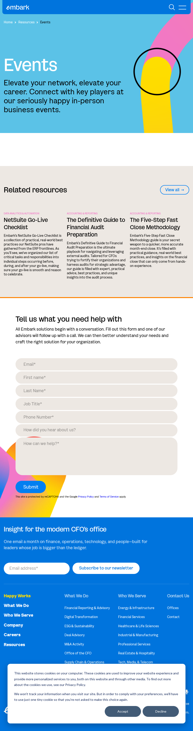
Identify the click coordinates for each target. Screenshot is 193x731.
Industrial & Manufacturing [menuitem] (138, 635)
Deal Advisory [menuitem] (74, 635)
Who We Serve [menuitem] (18, 615)
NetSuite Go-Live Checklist (26, 223)
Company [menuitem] (13, 625)
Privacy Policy (86, 496)
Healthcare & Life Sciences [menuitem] (138, 626)
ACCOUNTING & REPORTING (82, 213)
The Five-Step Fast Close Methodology (155, 223)
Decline (160, 711)
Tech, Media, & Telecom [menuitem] (135, 662)
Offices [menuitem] (173, 608)
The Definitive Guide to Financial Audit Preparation (96, 227)
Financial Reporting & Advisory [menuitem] (87, 608)
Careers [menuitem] (12, 634)
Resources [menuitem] (14, 644)
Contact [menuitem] (173, 617)
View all (172, 189)
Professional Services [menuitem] (134, 644)
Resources (26, 22)
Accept (122, 711)
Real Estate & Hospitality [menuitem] (136, 653)
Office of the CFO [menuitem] (78, 653)
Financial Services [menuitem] (131, 617)
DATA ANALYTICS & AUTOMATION (21, 213)
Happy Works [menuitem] (17, 596)
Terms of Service (109, 496)
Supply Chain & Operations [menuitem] (84, 662)
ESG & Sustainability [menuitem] (79, 626)
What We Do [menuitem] (16, 605)
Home (8, 22)
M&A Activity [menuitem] (74, 644)
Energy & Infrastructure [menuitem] (136, 608)
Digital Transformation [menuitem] (81, 617)
